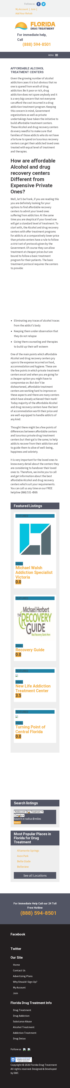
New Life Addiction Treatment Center (33, 688)
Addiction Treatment (24, 1032)
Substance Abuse (22, 1021)
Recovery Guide (29, 650)
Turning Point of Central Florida (30, 729)
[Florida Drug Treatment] (35, 29)
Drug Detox (19, 1038)
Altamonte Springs (28, 850)
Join (33, 9)
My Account (21, 9)
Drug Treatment (22, 1010)
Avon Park (22, 856)
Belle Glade (24, 861)
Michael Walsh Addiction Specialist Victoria (34, 572)
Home (16, 964)
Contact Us (19, 970)
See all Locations (35, 875)
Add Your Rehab (23, 13)
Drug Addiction (21, 1015)
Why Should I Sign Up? (25, 981)
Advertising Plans (23, 976)
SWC (16, 1073)
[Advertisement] (35, 294)
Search (17, 822)
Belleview (23, 866)
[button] (51, 55)
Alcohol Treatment (24, 1027)
